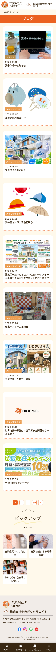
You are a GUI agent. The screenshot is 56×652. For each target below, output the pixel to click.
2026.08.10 (15, 61)
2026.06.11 (27, 428)
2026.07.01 (27, 272)
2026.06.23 (17, 374)
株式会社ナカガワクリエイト (28, 611)
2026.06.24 (17, 322)
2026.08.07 (15, 113)
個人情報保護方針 (29, 639)
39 (34, 502)
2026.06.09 (17, 478)
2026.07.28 (21, 218)
